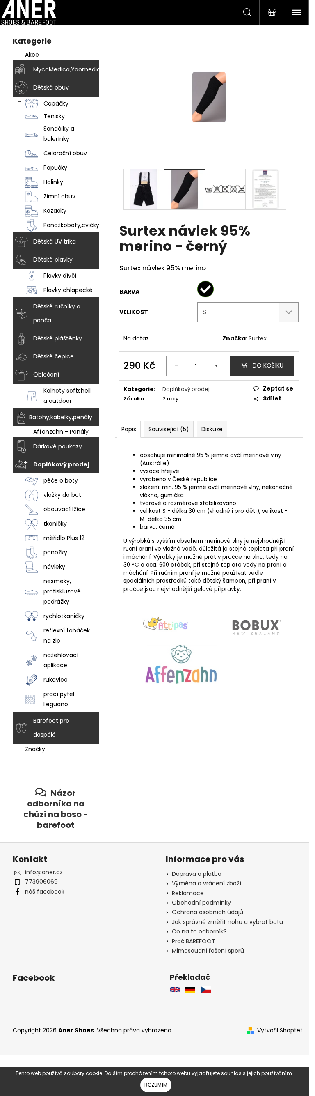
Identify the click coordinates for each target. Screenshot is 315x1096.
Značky (32, 749)
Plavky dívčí (56, 275)
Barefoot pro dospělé (48, 728)
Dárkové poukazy (54, 446)
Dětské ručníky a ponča (53, 313)
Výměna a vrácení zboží (203, 883)
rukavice (52, 680)
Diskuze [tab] (208, 429)
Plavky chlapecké (64, 290)
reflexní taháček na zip (63, 635)
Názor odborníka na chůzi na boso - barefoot (52, 808)
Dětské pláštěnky (54, 338)
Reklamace (185, 893)
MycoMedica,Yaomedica (63, 69)
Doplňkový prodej (58, 464)
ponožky (52, 552)
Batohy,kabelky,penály (57, 417)
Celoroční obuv (62, 153)
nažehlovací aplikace (57, 660)
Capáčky (52, 103)
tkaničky (52, 523)
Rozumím (155, 1084)
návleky (51, 567)
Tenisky (51, 116)
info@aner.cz (40, 872)
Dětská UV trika (51, 241)
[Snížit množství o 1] (173, 366)
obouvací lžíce (61, 509)
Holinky (50, 182)
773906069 (38, 882)
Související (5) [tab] (165, 429)
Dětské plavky (49, 259)
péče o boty (57, 480)
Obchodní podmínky (198, 902)
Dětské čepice (50, 356)
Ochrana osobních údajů (204, 912)
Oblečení (43, 374)
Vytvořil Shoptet (276, 1030)
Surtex (254, 338)
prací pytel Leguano (55, 699)
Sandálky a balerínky (55, 133)
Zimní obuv (56, 196)
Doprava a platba (194, 874)
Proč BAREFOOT (190, 941)
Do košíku (264, 365)
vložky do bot (59, 495)
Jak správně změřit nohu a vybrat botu (224, 922)
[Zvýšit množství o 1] (213, 366)
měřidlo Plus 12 (60, 538)
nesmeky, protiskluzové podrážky (59, 591)
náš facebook (41, 891)
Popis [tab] (125, 429)
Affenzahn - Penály (57, 431)
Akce (29, 55)
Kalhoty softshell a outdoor (63, 395)
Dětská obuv (48, 87)
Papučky (52, 167)
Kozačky (51, 211)
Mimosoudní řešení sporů (205, 951)
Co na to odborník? (196, 931)
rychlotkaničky (60, 616)
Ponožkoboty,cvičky (68, 225)
